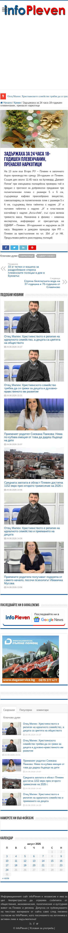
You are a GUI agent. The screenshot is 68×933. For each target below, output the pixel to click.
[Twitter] (37, 923)
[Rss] (30, 923)
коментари (43, 710)
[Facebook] (34, 923)
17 (7, 865)
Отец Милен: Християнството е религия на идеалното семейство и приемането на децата (32, 531)
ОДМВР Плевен (47, 256)
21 (43, 865)
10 (7, 860)
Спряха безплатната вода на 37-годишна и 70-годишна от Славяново (42, 283)
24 (7, 869)
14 (43, 860)
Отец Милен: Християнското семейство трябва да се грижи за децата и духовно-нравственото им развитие (30, 388)
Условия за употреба (41, 928)
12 (25, 860)
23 (61, 865)
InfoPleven (22, 928)
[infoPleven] (34, 9)
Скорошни (9, 710)
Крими (17, 102)
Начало (7, 102)
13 (34, 860)
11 (16, 860)
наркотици (26, 256)
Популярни (25, 710)
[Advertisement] (34, 56)
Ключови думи (11, 717)
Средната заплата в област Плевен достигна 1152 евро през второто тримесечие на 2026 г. (33, 484)
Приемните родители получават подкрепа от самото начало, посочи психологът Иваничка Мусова (33, 580)
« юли (5, 878)
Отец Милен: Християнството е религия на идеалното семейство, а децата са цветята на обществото (32, 339)
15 (52, 860)
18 (16, 865)
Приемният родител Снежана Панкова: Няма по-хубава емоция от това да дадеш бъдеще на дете (33, 437)
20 (34, 865)
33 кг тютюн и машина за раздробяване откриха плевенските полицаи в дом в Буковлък (26, 270)
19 (25, 865)
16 (61, 860)
